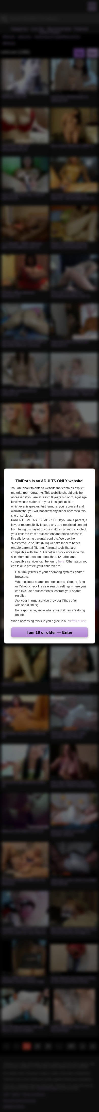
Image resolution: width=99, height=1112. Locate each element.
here (61, 561)
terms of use (77, 621)
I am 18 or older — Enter (50, 632)
